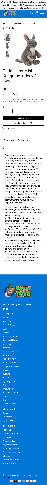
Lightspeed (7, 477)
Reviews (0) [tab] (23, 140)
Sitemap (6, 456)
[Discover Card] (27, 481)
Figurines (7, 321)
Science (6, 355)
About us (7, 429)
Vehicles (6, 347)
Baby (5, 385)
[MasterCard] (15, 481)
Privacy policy (9, 441)
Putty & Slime (9, 325)
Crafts (5, 396)
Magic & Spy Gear (11, 366)
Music (5, 370)
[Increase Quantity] (10, 111)
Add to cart (23, 118)
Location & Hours (11, 459)
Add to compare (10, 128)
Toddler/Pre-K (9, 358)
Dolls (5, 329)
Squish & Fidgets (10, 340)
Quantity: (6, 107)
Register (6, 413)
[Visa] (19, 481)
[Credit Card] (11, 481)
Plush (5, 317)
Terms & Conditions (12, 433)
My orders (7, 416)
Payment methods (11, 444)
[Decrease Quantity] (5, 111)
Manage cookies (38, 8)
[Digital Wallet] (33, 481)
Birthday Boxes (10, 463)
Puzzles (6, 377)
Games (6, 332)
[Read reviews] (11, 94)
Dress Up (7, 344)
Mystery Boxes (9, 381)
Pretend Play (8, 388)
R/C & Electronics (10, 392)
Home (5, 23)
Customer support (11, 452)
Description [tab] (9, 140)
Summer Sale (9, 403)
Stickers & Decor (10, 351)
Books (6, 400)
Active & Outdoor (10, 336)
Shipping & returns (11, 448)
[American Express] (23, 481)
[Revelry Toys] (10, 12)
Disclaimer (7, 437)
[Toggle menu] (41, 12)
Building (6, 373)
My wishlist (8, 420)
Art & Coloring (9, 362)
